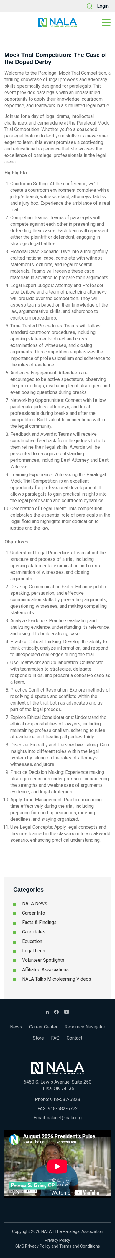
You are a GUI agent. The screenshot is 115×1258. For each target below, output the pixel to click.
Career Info (33, 913)
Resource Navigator (85, 1027)
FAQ (55, 1038)
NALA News (34, 903)
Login (103, 6)
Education (32, 941)
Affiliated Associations (45, 969)
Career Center (43, 1027)
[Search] (90, 6)
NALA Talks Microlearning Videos (56, 979)
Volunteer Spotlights (43, 960)
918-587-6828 (65, 1099)
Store (38, 1038)
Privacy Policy (57, 1240)
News (16, 1027)
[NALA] (57, 22)
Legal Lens (33, 951)
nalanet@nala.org (64, 1118)
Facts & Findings (39, 922)
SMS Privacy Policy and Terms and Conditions (57, 1246)
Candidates (33, 932)
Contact (74, 1038)
